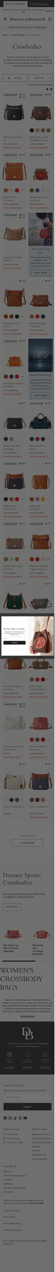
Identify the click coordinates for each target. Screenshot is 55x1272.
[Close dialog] (51, 618)
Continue (13, 642)
